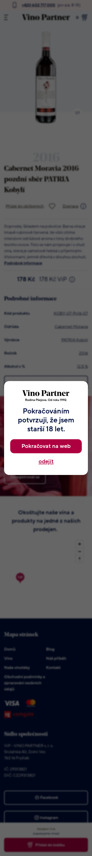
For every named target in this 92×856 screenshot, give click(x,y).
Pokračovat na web (46, 446)
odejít (46, 461)
